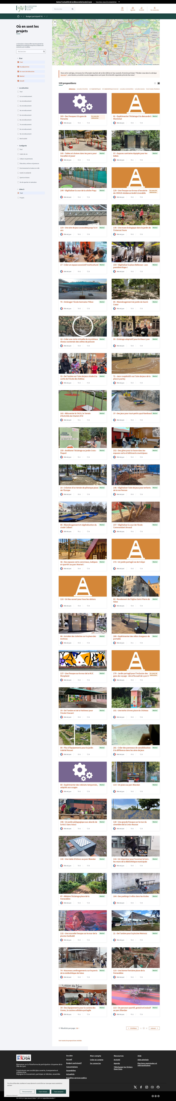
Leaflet (139, 64)
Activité (117, 1059)
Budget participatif (74, 1063)
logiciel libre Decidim (49, 1098)
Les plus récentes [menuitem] (82, 89)
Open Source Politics (30, 1098)
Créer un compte (96, 1059)
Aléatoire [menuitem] (72, 89)
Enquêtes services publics (76, 1078)
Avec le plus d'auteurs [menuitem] (153, 89)
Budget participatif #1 (34, 16)
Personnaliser (27, 1092)
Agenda (64, 75)
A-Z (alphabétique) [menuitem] (95, 89)
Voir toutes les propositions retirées (70, 1040)
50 (77, 1028)
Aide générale (143, 1059)
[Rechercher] (72, 9)
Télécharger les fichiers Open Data (123, 1068)
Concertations (72, 1067)
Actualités (70, 1074)
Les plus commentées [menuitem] (126, 89)
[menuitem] (31, 51)
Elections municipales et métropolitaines (147, 1064)
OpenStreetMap (148, 64)
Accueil (69, 1059)
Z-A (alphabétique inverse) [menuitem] (110, 89)
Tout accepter (59, 1092)
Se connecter (95, 1063)
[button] (19, 58)
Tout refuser (43, 1092)
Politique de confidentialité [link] (11, 1095)
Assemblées (71, 1070)
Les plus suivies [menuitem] (140, 89)
